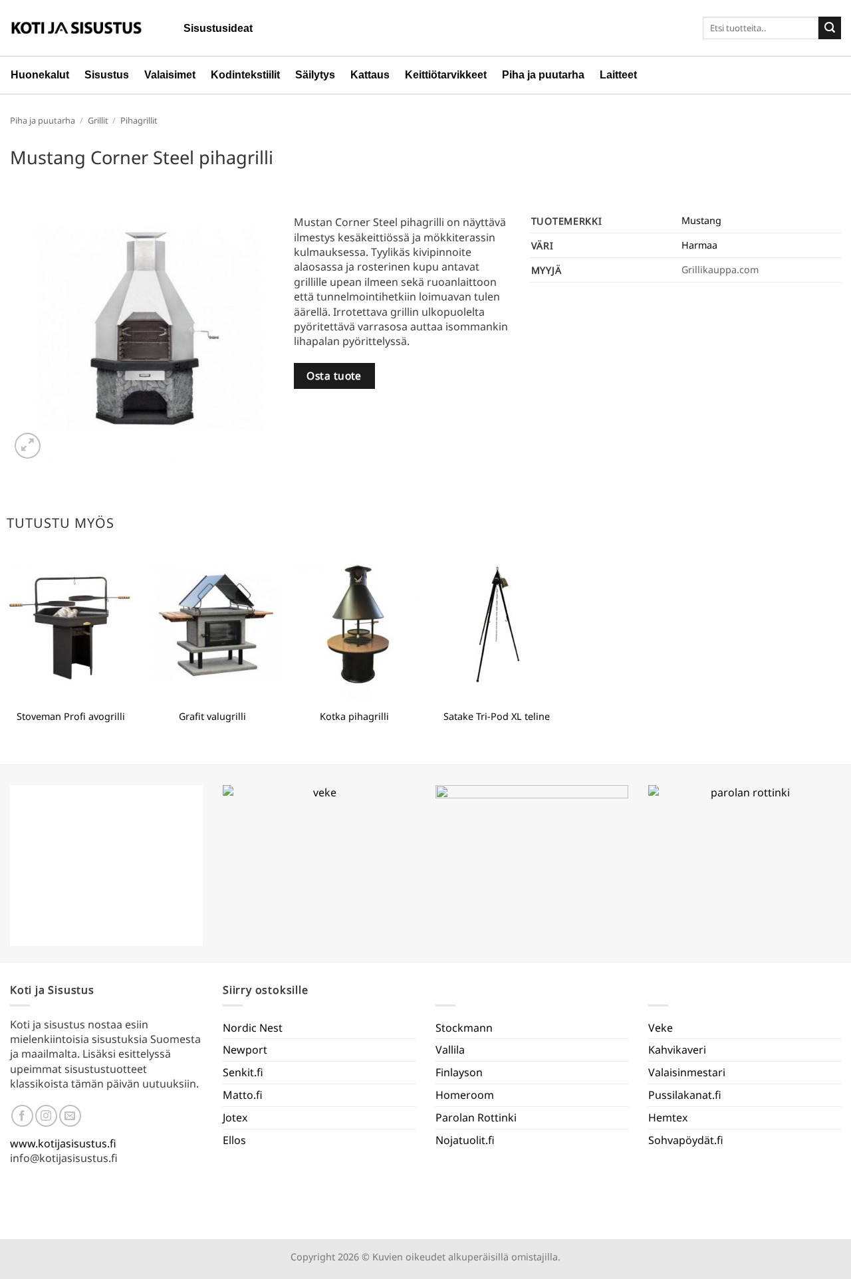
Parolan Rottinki (476, 1117)
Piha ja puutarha (543, 74)
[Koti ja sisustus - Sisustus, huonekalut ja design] (76, 28)
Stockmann (464, 1027)
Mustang (701, 220)
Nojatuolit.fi (465, 1140)
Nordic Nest (253, 1027)
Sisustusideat (218, 28)
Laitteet (618, 74)
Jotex (235, 1117)
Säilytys (315, 74)
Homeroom (464, 1095)
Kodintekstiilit (245, 74)
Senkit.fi (243, 1072)
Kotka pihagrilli (354, 717)
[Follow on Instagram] (46, 1116)
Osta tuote (334, 375)
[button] (28, 446)
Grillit (98, 120)
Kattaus (370, 74)
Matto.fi (243, 1095)
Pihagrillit (139, 120)
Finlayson (459, 1072)
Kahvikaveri (677, 1049)
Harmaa (699, 245)
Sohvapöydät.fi (685, 1140)
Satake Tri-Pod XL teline (496, 717)
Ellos (234, 1140)
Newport (245, 1049)
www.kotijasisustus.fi (63, 1143)
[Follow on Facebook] (22, 1116)
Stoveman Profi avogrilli (71, 717)
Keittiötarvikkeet (446, 74)
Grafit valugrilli (212, 717)
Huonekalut (40, 74)
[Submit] (829, 28)
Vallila (450, 1049)
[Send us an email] (70, 1116)
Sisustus (106, 74)
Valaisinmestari (686, 1072)
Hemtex (667, 1117)
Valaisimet (169, 74)
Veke (660, 1027)
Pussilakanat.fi (684, 1095)
